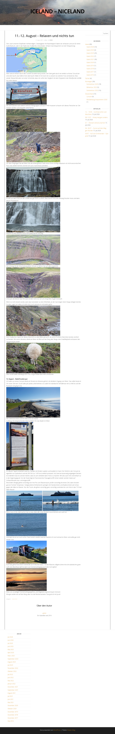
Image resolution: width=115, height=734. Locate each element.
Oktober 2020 (12, 709)
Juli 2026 (10, 637)
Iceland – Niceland (57, 11)
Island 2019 (90, 66)
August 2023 (12, 662)
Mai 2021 (11, 702)
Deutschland (89, 94)
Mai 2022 (11, 681)
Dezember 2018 (13, 715)
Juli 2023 (10, 665)
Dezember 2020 (13, 705)
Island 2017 (90, 72)
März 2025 (11, 656)
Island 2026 (90, 47)
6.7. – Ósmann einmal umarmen (95, 123)
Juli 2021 (10, 696)
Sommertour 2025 (92, 84)
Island (87, 44)
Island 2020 (90, 62)
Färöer (87, 78)
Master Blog (71, 730)
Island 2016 (90, 75)
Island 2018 (90, 69)
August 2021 (12, 693)
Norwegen (88, 82)
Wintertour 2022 (92, 87)
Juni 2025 (10, 646)
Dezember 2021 (13, 687)
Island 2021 (90, 59)
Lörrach (89, 97)
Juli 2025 (10, 643)
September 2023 (13, 659)
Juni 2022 (10, 677)
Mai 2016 (11, 721)
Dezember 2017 (13, 718)
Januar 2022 (11, 684)
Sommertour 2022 (92, 90)
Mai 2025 (11, 650)
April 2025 (11, 653)
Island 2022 (90, 56)
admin (51, 40)
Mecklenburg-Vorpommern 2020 (97, 100)
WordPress (57, 730)
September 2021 (13, 690)
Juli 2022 (10, 674)
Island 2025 (90, 50)
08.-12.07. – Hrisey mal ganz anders (96, 117)
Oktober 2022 (12, 671)
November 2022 (13, 668)
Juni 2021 (10, 699)
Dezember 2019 (13, 712)
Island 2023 (14, 599)
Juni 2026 (10, 640)
